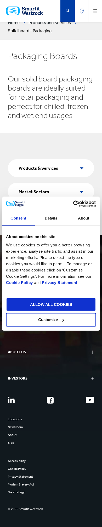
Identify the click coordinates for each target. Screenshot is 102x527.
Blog (11, 443)
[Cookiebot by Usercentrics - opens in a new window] (73, 203)
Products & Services (38, 168)
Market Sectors (34, 191)
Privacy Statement (59, 282)
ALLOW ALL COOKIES (51, 304)
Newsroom (15, 427)
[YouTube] (90, 400)
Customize (48, 319)
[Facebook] (50, 400)
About (12, 435)
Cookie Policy (19, 282)
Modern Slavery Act (21, 484)
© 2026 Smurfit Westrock (25, 509)
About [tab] (83, 218)
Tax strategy (16, 492)
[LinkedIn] (11, 400)
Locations (15, 419)
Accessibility (17, 461)
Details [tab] (51, 218)
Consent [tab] (18, 218)
